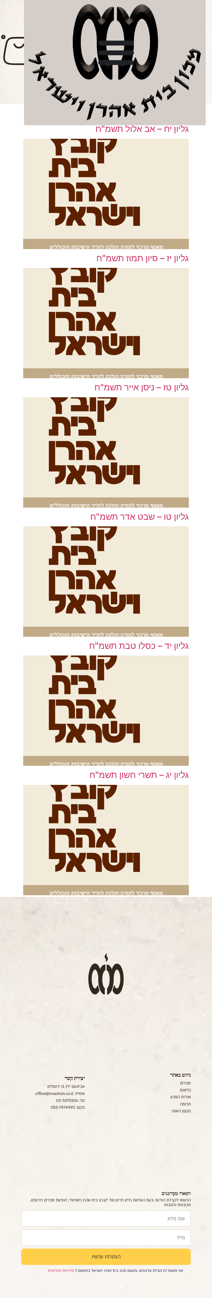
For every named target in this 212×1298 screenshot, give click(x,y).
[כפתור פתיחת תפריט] (116, 52)
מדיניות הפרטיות (61, 1270)
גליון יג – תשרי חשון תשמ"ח (139, 774)
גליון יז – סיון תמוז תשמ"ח (142, 258)
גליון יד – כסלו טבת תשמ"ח (139, 645)
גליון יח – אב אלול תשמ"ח (142, 128)
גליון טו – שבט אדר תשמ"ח (139, 516)
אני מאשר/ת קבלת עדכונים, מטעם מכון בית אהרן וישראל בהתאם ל (115, 1270)
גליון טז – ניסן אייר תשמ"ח (141, 387)
